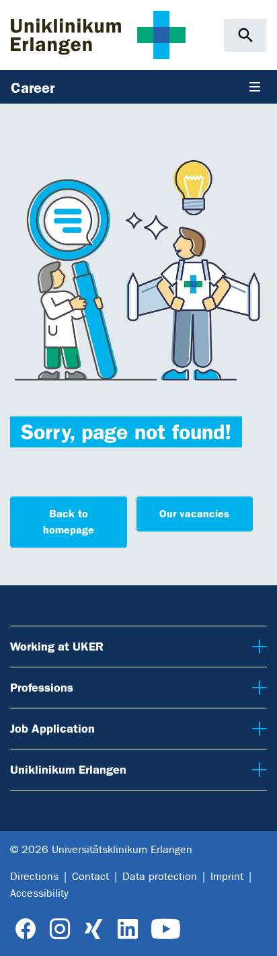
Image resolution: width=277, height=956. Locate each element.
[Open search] (245, 35)
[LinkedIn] (127, 929)
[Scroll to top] (256, 934)
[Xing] (93, 929)
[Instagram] (60, 929)
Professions (41, 687)
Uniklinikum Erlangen (65, 769)
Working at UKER (54, 646)
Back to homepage (68, 521)
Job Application (50, 728)
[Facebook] (25, 929)
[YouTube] (165, 929)
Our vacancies (194, 513)
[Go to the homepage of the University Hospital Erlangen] (98, 35)
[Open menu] (255, 87)
